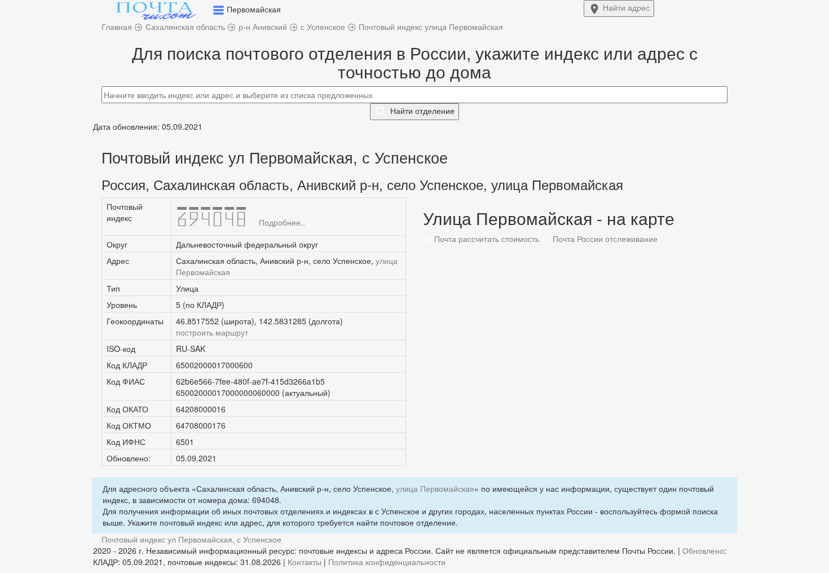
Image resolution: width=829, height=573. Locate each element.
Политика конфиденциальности (387, 561)
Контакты (304, 561)
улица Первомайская (435, 488)
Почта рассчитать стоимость (485, 238)
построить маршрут (212, 332)
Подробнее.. (282, 222)
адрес (626, 7)
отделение (422, 110)
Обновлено (703, 550)
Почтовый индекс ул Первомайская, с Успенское (191, 539)
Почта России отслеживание (604, 238)
